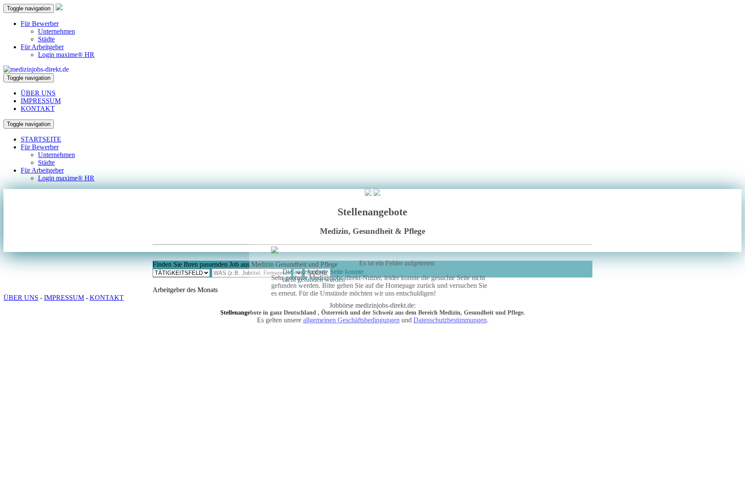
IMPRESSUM (41, 100)
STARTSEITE (41, 139)
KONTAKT (38, 108)
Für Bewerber (40, 23)
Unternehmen (56, 31)
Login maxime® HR (66, 54)
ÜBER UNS (38, 93)
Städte (46, 39)
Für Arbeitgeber (42, 46)
